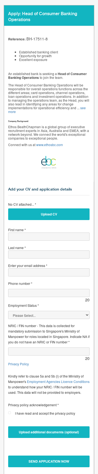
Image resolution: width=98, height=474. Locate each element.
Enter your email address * (27, 265)
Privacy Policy (18, 364)
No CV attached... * (22, 204)
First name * (17, 229)
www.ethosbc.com (49, 144)
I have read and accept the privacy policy (45, 413)
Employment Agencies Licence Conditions (58, 381)
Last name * (17, 247)
